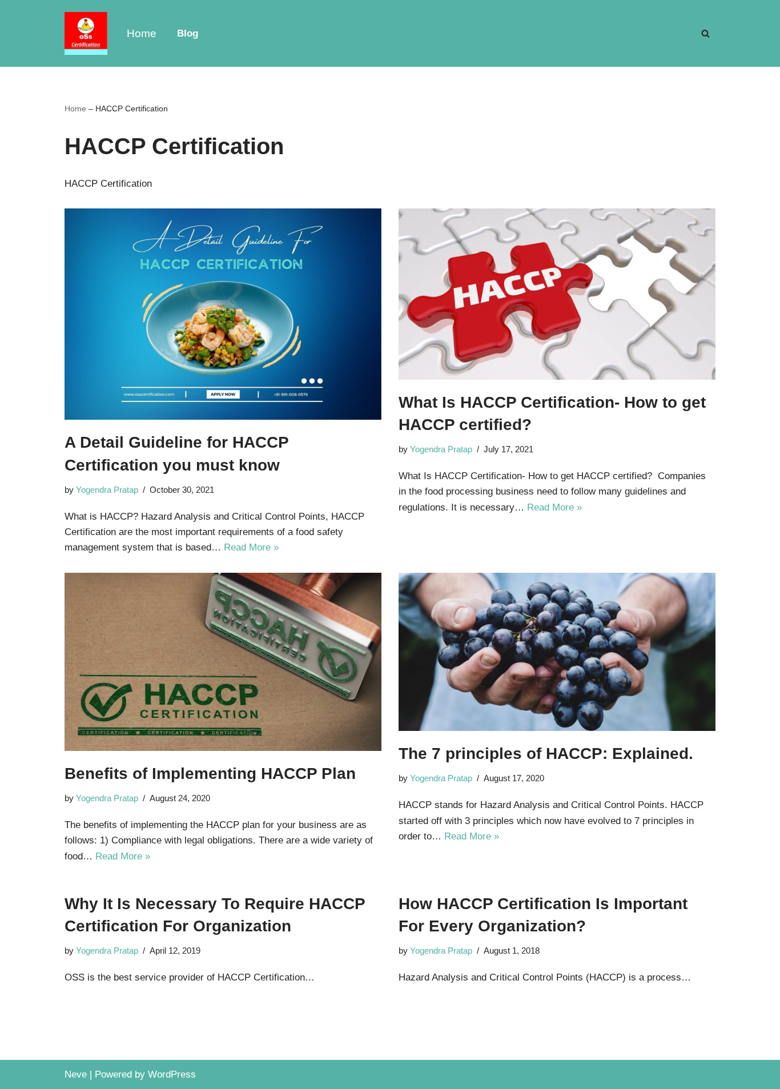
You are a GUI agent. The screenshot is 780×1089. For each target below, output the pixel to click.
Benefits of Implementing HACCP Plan (210, 773)
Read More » (251, 547)
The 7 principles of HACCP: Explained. (546, 753)
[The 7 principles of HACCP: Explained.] (557, 652)
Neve (76, 1074)
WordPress (172, 1074)
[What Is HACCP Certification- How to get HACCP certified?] (557, 293)
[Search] (705, 33)
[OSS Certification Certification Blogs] (86, 33)
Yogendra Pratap (107, 490)
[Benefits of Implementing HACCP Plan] (223, 662)
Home (141, 33)
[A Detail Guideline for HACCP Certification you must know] (223, 314)
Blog (187, 33)
